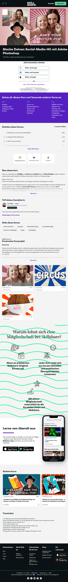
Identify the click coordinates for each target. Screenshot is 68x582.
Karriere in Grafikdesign (10, 230)
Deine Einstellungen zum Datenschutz (22, 574)
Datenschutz (43, 573)
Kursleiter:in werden (32, 554)
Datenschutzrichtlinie (41, 89)
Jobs (4, 553)
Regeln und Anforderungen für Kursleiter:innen (33, 562)
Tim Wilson (13, 203)
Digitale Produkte (47, 555)
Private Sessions (46, 557)
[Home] (31, 3)
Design (23, 230)
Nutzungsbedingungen (26, 89)
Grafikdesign (32, 230)
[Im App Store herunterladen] (10, 449)
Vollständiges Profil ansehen (11, 215)
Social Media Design (47, 226)
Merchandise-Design (32, 226)
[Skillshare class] (21, 484)
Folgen (17, 203)
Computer (20, 226)
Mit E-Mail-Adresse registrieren (34, 84)
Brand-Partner (20, 557)
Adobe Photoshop (8, 226)
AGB (50, 573)
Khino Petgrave (7, 287)
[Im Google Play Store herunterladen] (27, 449)
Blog (4, 558)
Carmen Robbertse (8, 317)
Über (4, 551)
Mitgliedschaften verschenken (46, 552)
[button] (3, 3)
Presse (4, 556)
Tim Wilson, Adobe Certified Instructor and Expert (18, 57)
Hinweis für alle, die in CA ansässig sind (48, 574)
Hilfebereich (32, 557)
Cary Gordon (38, 287)
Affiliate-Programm (19, 554)
